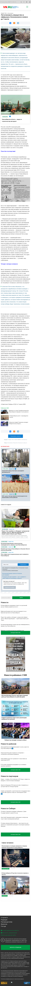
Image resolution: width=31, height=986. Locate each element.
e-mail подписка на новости (11, 930)
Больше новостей (15, 632)
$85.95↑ (14, 2)
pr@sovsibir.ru (21, 966)
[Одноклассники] (14, 23)
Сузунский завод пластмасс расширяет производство (13, 471)
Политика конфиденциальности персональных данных (12, 979)
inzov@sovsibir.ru (21, 965)
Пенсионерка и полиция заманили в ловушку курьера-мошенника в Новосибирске (14, 846)
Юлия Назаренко (15, 27)
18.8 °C (10, 2)
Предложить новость (15, 436)
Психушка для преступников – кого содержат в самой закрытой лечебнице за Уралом (14, 577)
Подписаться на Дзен (9, 587)
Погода (3, 926)
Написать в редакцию (15, 947)
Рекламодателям (6, 922)
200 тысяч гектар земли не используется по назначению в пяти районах (14, 496)
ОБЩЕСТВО (11, 469)
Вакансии (4, 924)
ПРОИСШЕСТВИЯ (5, 868)
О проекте (4, 917)
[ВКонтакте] (10, 23)
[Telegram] (18, 23)
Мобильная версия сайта (8, 935)
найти (21, 597)
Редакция (4, 920)
